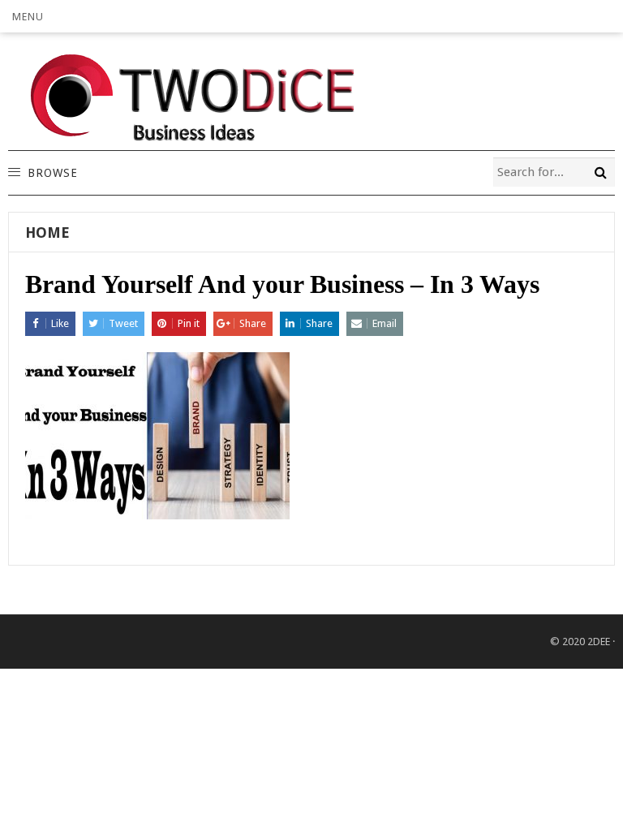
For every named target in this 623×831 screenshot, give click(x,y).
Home (47, 232)
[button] (28, 16)
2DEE (598, 641)
